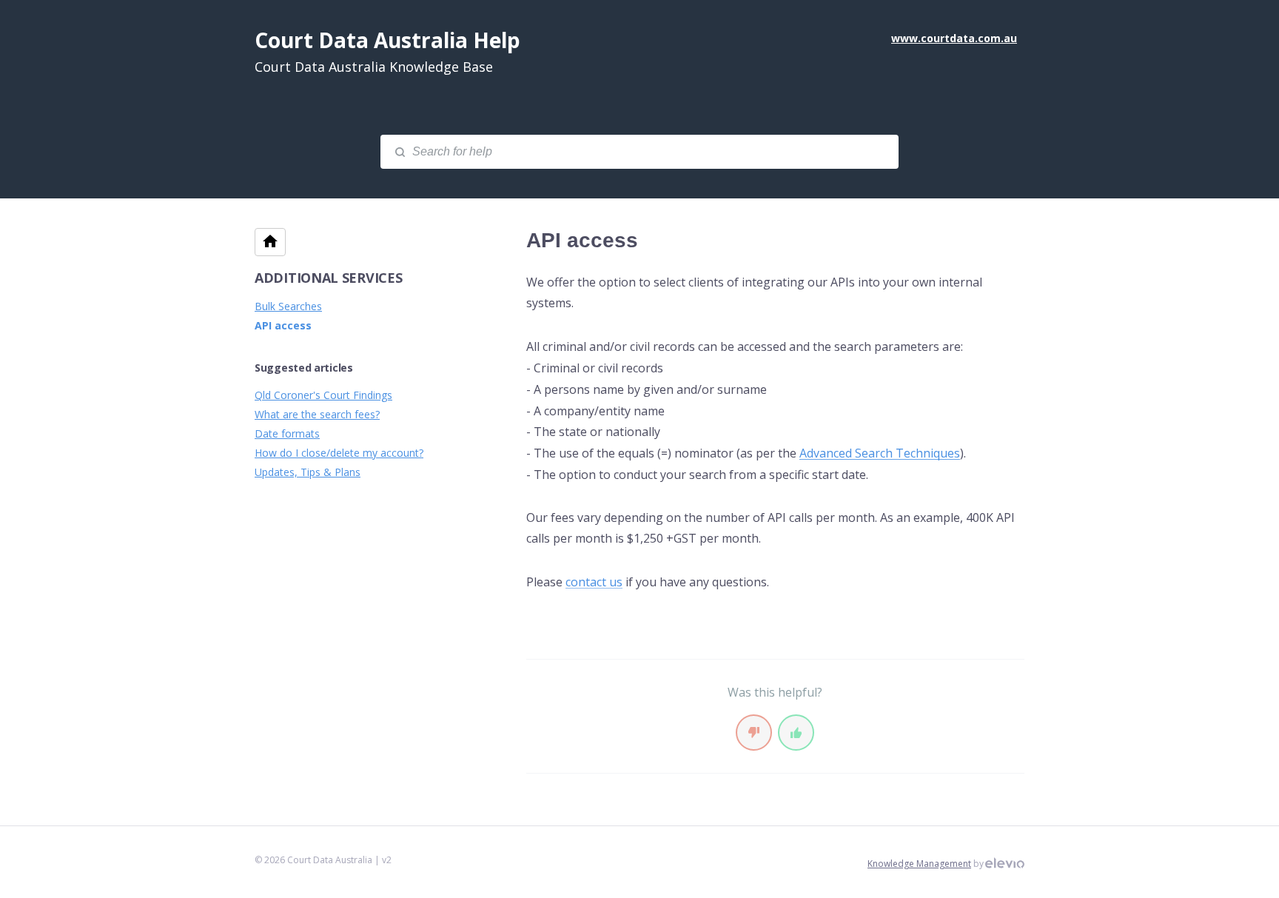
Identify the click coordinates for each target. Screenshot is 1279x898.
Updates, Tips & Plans (307, 472)
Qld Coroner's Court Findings (323, 395)
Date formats (287, 433)
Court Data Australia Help (387, 40)
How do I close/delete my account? (339, 453)
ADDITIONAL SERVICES (328, 278)
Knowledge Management (919, 863)
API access (283, 325)
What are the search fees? (317, 414)
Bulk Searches (288, 306)
